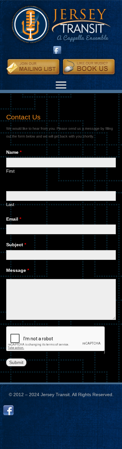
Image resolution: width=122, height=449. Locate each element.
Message (17, 270)
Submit (16, 362)
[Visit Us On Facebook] (56, 51)
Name (13, 152)
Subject (16, 244)
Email (13, 219)
